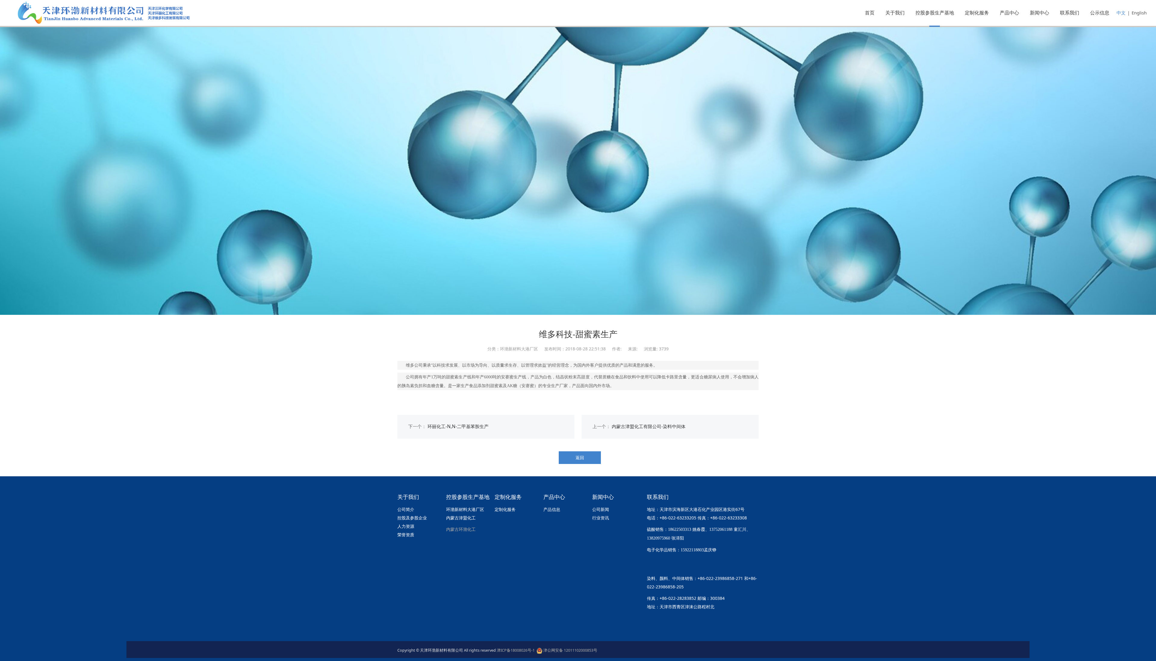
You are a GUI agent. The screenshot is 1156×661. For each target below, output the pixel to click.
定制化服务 (977, 12)
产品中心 (1009, 12)
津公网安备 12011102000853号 (569, 650)
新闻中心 (1039, 12)
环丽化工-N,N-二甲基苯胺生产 (458, 426)
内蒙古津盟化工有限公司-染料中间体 (648, 426)
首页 (870, 12)
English (1139, 13)
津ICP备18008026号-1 (516, 650)
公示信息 (1099, 12)
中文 (1121, 13)
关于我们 (895, 12)
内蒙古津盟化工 (461, 518)
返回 (580, 457)
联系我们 (1069, 12)
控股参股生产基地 (934, 12)
